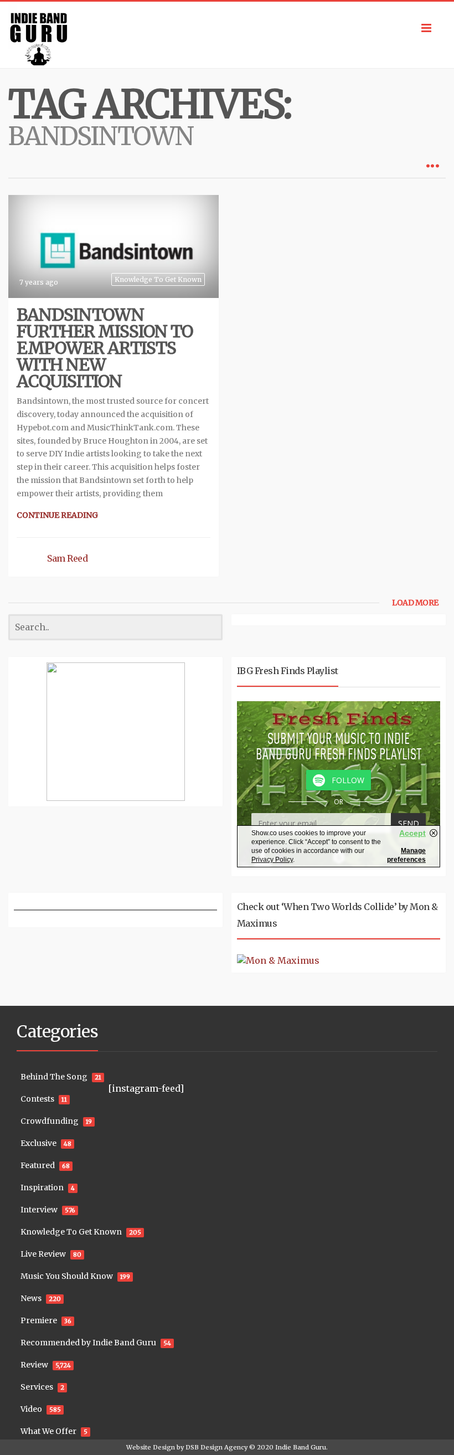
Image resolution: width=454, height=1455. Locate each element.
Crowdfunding (49, 1121)
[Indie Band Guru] (227, 35)
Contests (37, 1099)
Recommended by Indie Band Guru (88, 1343)
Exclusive (38, 1143)
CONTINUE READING (57, 515)
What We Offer (48, 1431)
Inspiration (42, 1187)
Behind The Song (53, 1077)
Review (34, 1365)
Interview (39, 1210)
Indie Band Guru (300, 1447)
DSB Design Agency (216, 1447)
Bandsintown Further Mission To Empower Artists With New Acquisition (105, 348)
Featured (37, 1165)
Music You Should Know (66, 1276)
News (31, 1298)
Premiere (38, 1320)
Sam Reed (67, 558)
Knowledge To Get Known (158, 279)
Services (36, 1387)
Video (31, 1409)
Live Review (43, 1254)
